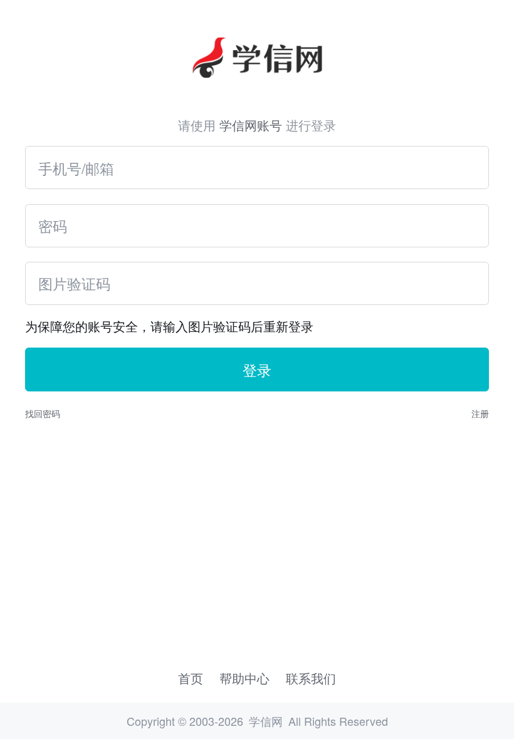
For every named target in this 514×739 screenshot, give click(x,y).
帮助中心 (244, 678)
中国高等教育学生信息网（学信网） (257, 43)
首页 (190, 678)
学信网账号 (250, 125)
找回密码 (42, 413)
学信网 (266, 721)
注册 (480, 413)
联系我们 (311, 678)
